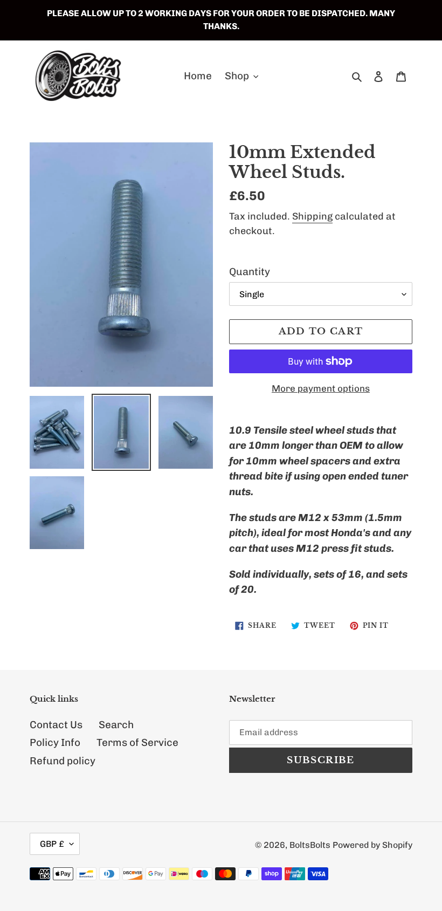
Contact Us (56, 724)
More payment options (321, 388)
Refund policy (62, 761)
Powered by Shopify (372, 845)
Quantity (249, 271)
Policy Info (55, 742)
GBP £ (52, 844)
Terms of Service (137, 742)
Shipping (312, 216)
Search (116, 724)
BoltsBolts (309, 845)
